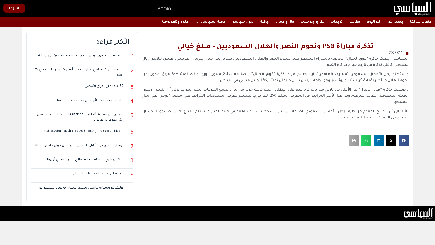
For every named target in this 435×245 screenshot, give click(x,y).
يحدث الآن (395, 22)
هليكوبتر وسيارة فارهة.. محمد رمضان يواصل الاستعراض (80, 188)
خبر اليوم (374, 22)
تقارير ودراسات (312, 22)
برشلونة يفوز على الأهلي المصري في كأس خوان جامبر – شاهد (78, 145)
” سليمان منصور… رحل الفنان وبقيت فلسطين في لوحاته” (80, 56)
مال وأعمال (285, 22)
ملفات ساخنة (421, 22)
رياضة (264, 22)
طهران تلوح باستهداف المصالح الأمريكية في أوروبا (85, 160)
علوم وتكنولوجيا (175, 22)
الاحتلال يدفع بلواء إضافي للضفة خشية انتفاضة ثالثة (83, 131)
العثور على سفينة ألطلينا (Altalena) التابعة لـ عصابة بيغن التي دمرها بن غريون (80, 117)
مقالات (354, 22)
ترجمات (337, 22)
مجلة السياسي (213, 22)
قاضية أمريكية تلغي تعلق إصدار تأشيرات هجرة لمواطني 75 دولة (78, 72)
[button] (404, 140)
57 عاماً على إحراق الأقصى (104, 86)
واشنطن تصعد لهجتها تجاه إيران (98, 174)
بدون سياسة (242, 22)
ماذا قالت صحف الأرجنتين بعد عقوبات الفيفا (90, 101)
